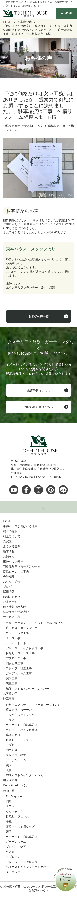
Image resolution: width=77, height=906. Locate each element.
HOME (7, 521)
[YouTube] (13, 489)
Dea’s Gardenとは (15, 785)
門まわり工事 (14, 663)
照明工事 (11, 678)
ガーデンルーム (16, 760)
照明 (9, 765)
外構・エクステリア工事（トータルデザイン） (36, 623)
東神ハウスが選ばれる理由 (20, 526)
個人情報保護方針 (14, 606)
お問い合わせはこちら (38, 407)
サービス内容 (11, 616)
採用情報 (9, 591)
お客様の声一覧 (39, 316)
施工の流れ (10, 531)
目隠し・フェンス (17, 740)
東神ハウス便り (13, 561)
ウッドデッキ (14, 811)
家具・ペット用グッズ (20, 826)
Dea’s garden (14, 796)
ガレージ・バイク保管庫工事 (24, 648)
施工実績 (9, 698)
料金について (11, 536)
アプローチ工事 (16, 658)
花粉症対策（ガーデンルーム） (23, 566)
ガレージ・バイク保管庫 (22, 729)
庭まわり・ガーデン (19, 709)
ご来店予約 (10, 602)
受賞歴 (7, 541)
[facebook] (26, 489)
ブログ (7, 586)
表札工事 (11, 683)
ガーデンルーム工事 (19, 673)
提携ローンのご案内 (16, 571)
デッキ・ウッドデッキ (20, 714)
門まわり (11, 750)
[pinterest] (50, 489)
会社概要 (9, 576)
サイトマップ (11, 872)
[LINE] (63, 489)
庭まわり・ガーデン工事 (22, 628)
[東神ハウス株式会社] (18, 13)
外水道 (10, 852)
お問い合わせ (11, 596)
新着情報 (9, 551)
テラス (10, 719)
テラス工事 (13, 638)
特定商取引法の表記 (16, 612)
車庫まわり (13, 735)
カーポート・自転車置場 (22, 724)
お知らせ (9, 556)
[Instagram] (38, 489)
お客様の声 (10, 693)
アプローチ (13, 745)
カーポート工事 (16, 643)
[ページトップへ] (38, 507)
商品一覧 (9, 790)
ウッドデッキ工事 (17, 633)
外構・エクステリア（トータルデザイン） (33, 704)
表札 (9, 770)
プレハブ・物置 (16, 755)
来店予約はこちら (38, 390)
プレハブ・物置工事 (19, 668)
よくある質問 (11, 546)
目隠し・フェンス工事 (20, 653)
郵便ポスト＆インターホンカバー (27, 688)
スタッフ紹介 (11, 581)
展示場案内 (10, 780)
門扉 (9, 801)
